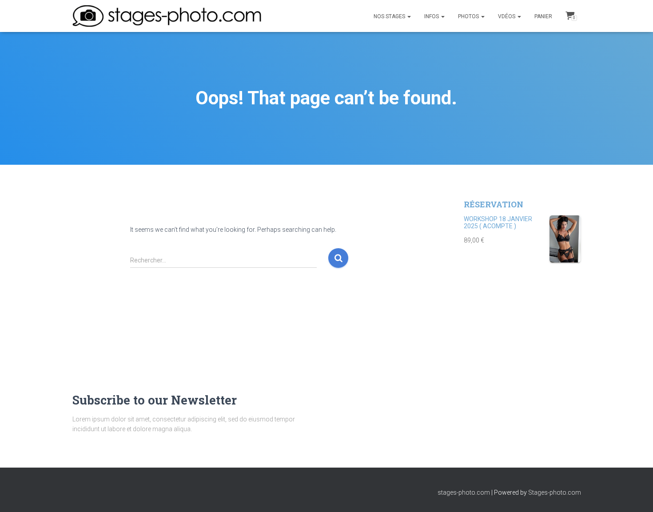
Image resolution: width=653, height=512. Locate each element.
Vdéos (507, 16)
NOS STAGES (390, 16)
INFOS (432, 16)
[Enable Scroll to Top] (635, 494)
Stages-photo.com (554, 492)
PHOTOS (469, 16)
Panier (543, 16)
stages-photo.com (464, 492)
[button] (408, 16)
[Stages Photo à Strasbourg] (167, 16)
